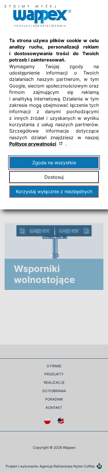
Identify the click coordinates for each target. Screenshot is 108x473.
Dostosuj (54, 177)
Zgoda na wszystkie (54, 162)
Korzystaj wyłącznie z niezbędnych (54, 191)
